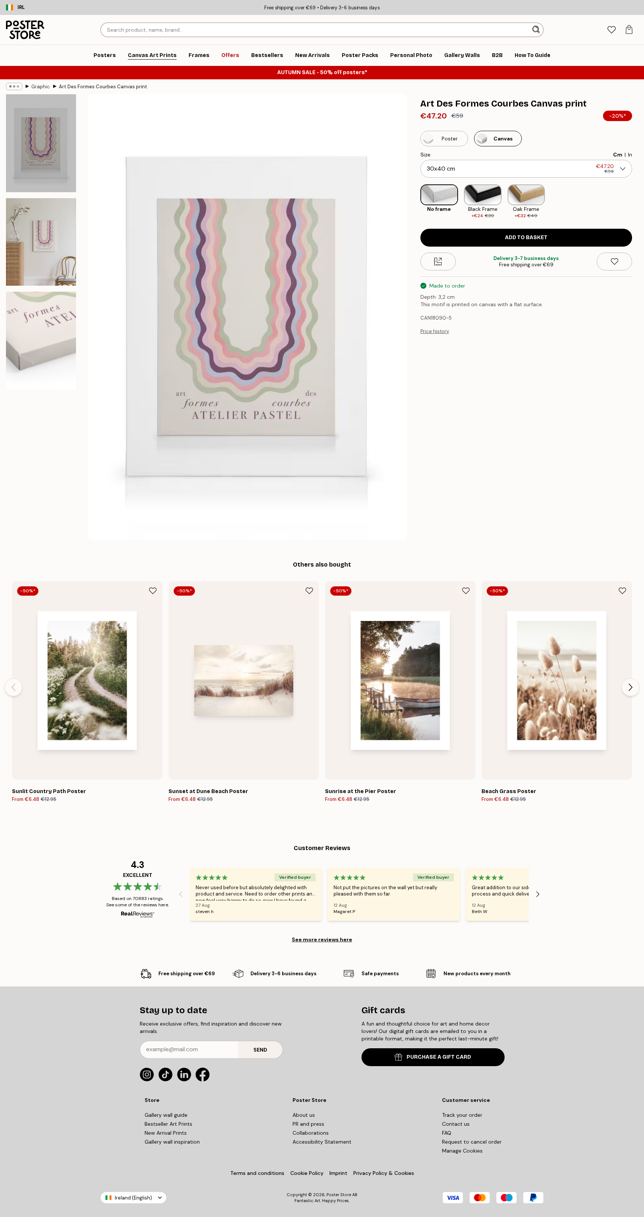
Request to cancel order (472, 1141)
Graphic (40, 86)
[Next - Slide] (638, 201)
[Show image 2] (41, 242)
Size (425, 154)
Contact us (456, 1124)
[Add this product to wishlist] (614, 261)
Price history (434, 331)
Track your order (462, 1115)
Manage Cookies (462, 1150)
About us (304, 1115)
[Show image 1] (41, 143)
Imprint (338, 1173)
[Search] (537, 29)
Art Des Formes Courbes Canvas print (103, 86)
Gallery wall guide (166, 1115)
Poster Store (338, 1194)
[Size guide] (438, 261)
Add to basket (526, 237)
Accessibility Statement (322, 1141)
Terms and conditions (257, 1173)
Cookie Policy (306, 1173)
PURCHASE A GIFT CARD (439, 1057)
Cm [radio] (617, 154)
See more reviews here (322, 939)
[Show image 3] (41, 341)
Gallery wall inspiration (172, 1141)
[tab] (611, 30)
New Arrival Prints (166, 1132)
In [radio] (630, 154)
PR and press (308, 1124)
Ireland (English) (133, 1198)
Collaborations (311, 1132)
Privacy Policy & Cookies (383, 1173)
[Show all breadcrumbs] (14, 86)
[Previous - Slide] (414, 201)
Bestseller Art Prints (168, 1124)
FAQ (446, 1132)
